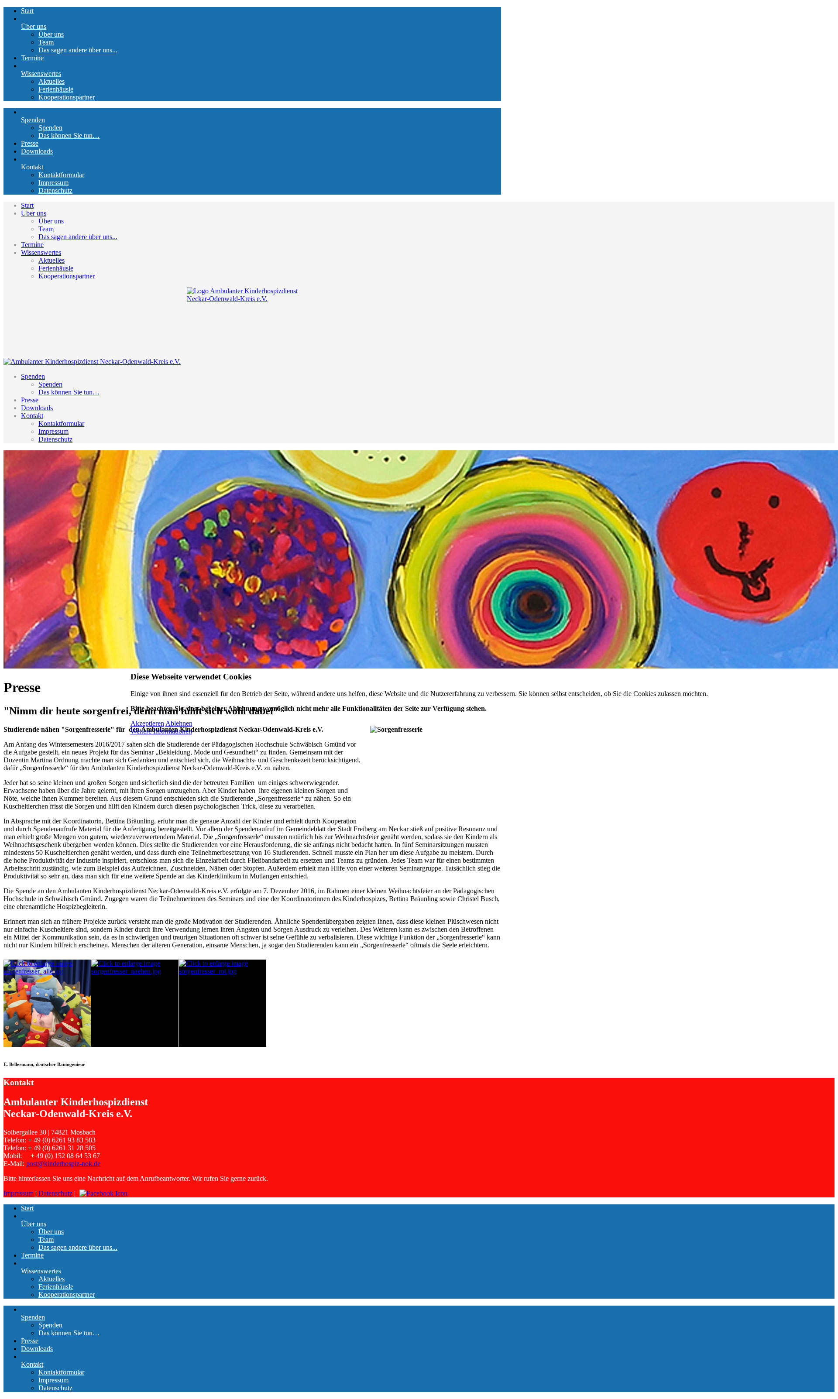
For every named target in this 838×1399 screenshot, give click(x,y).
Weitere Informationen (161, 731)
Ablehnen (178, 723)
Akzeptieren (147, 723)
